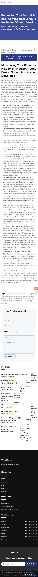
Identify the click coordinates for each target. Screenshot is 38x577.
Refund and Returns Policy (9, 510)
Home (3, 479)
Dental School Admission (21, 296)
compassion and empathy (27, 294)
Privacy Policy (5, 503)
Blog (2, 488)
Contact (3, 491)
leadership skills (30, 298)
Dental (19, 58)
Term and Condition (7, 506)
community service (12, 294)
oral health (5, 301)
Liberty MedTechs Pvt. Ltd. (28, 575)
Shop (3, 485)
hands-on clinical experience (15, 298)
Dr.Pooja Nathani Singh (25, 56)
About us (4, 482)
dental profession (7, 296)
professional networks (16, 301)
